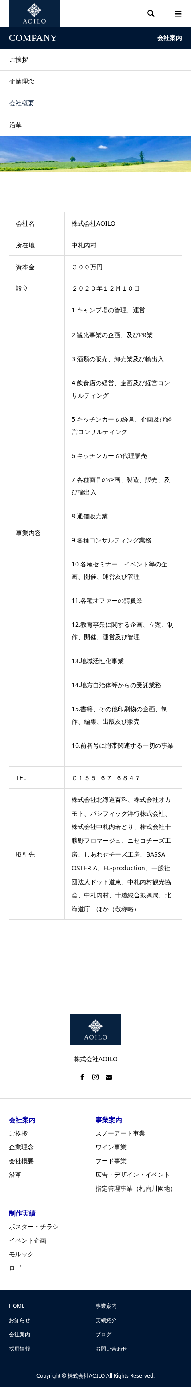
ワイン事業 (111, 1147)
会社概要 (21, 103)
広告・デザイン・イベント (133, 1174)
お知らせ (19, 1320)
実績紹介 (106, 1320)
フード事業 (111, 1160)
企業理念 (21, 81)
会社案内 (19, 1334)
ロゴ (15, 1267)
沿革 (15, 124)
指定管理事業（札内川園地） (136, 1188)
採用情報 (19, 1348)
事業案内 (106, 1306)
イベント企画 (27, 1240)
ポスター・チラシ (34, 1226)
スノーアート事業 (120, 1133)
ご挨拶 (18, 59)
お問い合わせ (111, 1348)
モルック (21, 1254)
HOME (17, 1306)
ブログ (103, 1334)
